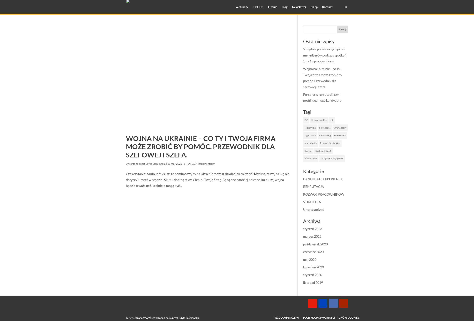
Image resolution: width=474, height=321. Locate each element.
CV (306, 120)
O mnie (272, 7)
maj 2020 (309, 259)
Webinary (242, 7)
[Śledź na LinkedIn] (333, 303)
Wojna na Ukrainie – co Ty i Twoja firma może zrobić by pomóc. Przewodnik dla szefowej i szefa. (201, 146)
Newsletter (299, 7)
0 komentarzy (207, 163)
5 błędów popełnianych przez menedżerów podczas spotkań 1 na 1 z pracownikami (324, 55)
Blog (285, 7)
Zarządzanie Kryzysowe (331, 158)
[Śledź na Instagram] (312, 303)
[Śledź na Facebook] (322, 303)
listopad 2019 (313, 282)
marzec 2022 (312, 236)
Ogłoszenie (310, 135)
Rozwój (308, 150)
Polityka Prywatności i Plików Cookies (331, 317)
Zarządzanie (311, 158)
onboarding (325, 135)
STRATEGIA (190, 163)
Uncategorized (313, 209)
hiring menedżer (319, 120)
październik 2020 (315, 244)
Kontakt (327, 7)
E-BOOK (258, 7)
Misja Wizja (310, 127)
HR (332, 120)
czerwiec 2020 (313, 252)
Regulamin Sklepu (286, 317)
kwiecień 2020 (313, 267)
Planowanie (340, 135)
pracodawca (311, 143)
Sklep (314, 7)
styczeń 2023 (312, 229)
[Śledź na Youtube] (343, 303)
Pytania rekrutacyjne (330, 143)
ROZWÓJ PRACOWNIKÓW (323, 194)
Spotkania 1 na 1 (323, 150)
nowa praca (325, 127)
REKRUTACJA (313, 186)
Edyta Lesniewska (156, 163)
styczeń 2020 (312, 275)
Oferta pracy (340, 127)
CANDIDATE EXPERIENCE (323, 179)
